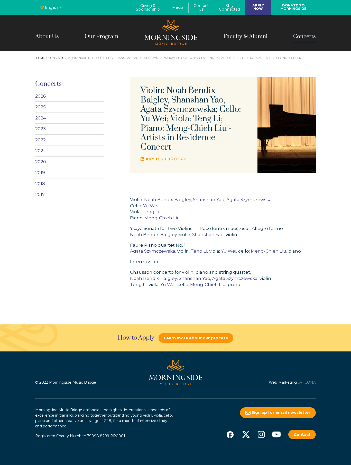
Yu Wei (150, 205)
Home (40, 58)
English (51, 7)
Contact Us (201, 7)
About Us (47, 36)
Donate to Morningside (293, 7)
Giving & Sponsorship (148, 7)
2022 (40, 139)
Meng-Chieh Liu (162, 217)
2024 (40, 117)
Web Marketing (283, 382)
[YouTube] (276, 434)
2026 (40, 96)
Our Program (101, 36)
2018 (40, 183)
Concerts (304, 36)
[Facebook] (230, 434)
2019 (40, 172)
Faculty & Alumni (245, 36)
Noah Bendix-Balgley (167, 199)
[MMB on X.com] (246, 434)
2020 (40, 161)
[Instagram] (261, 434)
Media (177, 7)
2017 (40, 194)
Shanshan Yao (208, 199)
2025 (40, 106)
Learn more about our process (196, 337)
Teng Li (151, 211)
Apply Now (258, 7)
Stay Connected (229, 7)
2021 (40, 150)
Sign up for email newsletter (280, 412)
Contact (302, 434)
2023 (40, 128)
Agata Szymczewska (249, 199)
